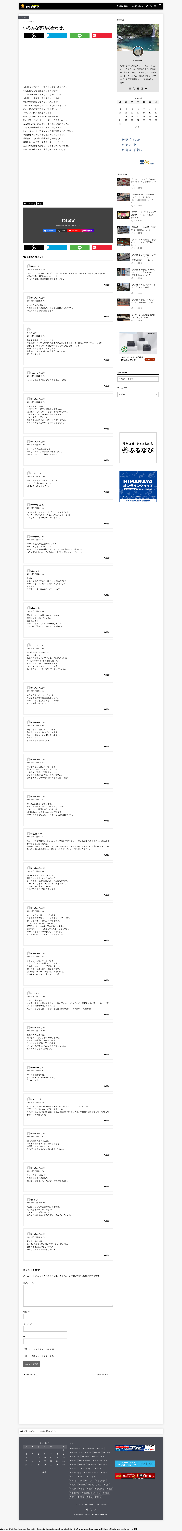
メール (27, 1324)
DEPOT (101, 1448)
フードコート (93, 1477)
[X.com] (151, 6)
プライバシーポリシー (85, 1504)
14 (144, 113)
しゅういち (36, 373)
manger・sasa (77, 1452)
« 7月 (137, 127)
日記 (40, 204)
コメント (28, 1283)
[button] (160, 6)
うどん (89, 1452)
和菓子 (74, 1485)
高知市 (98, 1497)
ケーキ (83, 1465)
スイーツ (75, 1469)
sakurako (35, 1068)
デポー (105, 1473)
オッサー (35, 537)
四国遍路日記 (123, 6)
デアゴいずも (76, 1473)
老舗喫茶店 (76, 1493)
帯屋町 (74, 1489)
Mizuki (34, 266)
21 (144, 117)
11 (126, 113)
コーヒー (104, 1465)
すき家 (107, 1452)
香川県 (82, 1497)
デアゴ (98, 1469)
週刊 (73, 1497)
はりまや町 (76, 1457)
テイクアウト (87, 1469)
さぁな (34, 834)
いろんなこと (23, 17)
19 (132, 117)
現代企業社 (100, 1489)
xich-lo (34, 571)
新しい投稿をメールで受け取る (39, 1356)
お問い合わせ (139, 6)
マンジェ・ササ (77, 1481)
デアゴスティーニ (92, 1473)
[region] (68, 61)
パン (73, 1477)
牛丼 (90, 1489)
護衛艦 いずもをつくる (92, 1493)
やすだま (35, 505)
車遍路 (106, 1493)
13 (138, 113)
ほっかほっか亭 (98, 1457)
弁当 (82, 1489)
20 (138, 117)
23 (156, 117)
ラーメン (90, 1481)
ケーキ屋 (93, 1465)
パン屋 (82, 1477)
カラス (34, 473)
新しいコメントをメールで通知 (39, 1349)
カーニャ (35, 645)
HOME (24, 1431)
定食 (107, 1485)
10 (120, 113)
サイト (26, 1337)
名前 (26, 1312)
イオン (74, 1460)
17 (120, 117)
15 (150, 113)
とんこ (34, 1099)
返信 (108, 285)
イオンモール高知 (101, 1460)
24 (120, 120)
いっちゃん (36, 298)
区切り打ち (102, 1481)
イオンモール (85, 1460)
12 (132, 113)
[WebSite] (130, 88)
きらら (30, 333)
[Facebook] (147, 6)
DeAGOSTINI (89, 1448)
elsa (33, 608)
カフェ (74, 1465)
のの (33, 993)
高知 (90, 1497)
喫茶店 (83, 1485)
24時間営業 (76, 1448)
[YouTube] (73, 230)
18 (126, 117)
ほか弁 (86, 1457)
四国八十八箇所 (95, 1485)
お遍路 (98, 1452)
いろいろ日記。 (86, 1514)
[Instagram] (155, 6)
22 (150, 117)
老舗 (110, 1489)
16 (156, 113)
